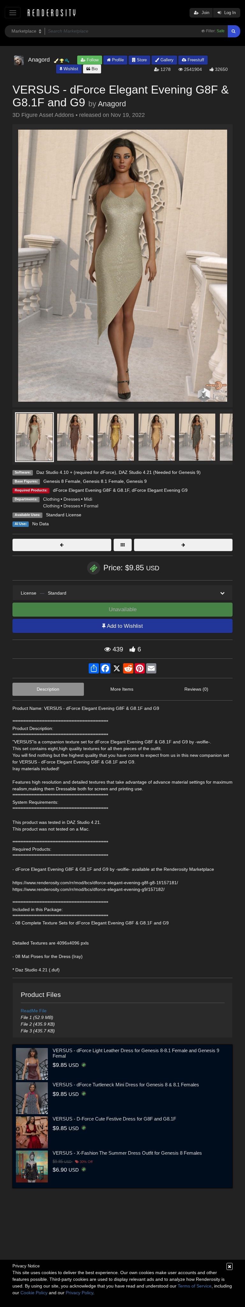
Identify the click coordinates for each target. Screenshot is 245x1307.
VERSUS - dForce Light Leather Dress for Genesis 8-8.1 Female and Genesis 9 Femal (136, 1053)
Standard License (63, 514)
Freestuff (195, 59)
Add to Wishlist (124, 626)
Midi (88, 499)
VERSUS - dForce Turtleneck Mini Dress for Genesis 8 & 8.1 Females (126, 1084)
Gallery (166, 59)
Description (48, 689)
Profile (117, 59)
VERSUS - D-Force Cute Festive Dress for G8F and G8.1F (114, 1118)
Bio (94, 68)
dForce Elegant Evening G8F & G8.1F (91, 490)
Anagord (112, 104)
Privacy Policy (79, 1292)
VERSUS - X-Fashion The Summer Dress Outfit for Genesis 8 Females (127, 1153)
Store (141, 59)
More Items (121, 689)
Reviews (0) (196, 689)
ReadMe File (34, 1010)
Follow (92, 59)
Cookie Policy (34, 1292)
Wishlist (70, 68)
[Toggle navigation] (12, 12)
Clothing (51, 499)
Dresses (71, 499)
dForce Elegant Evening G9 (160, 490)
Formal (91, 505)
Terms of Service (195, 1285)
